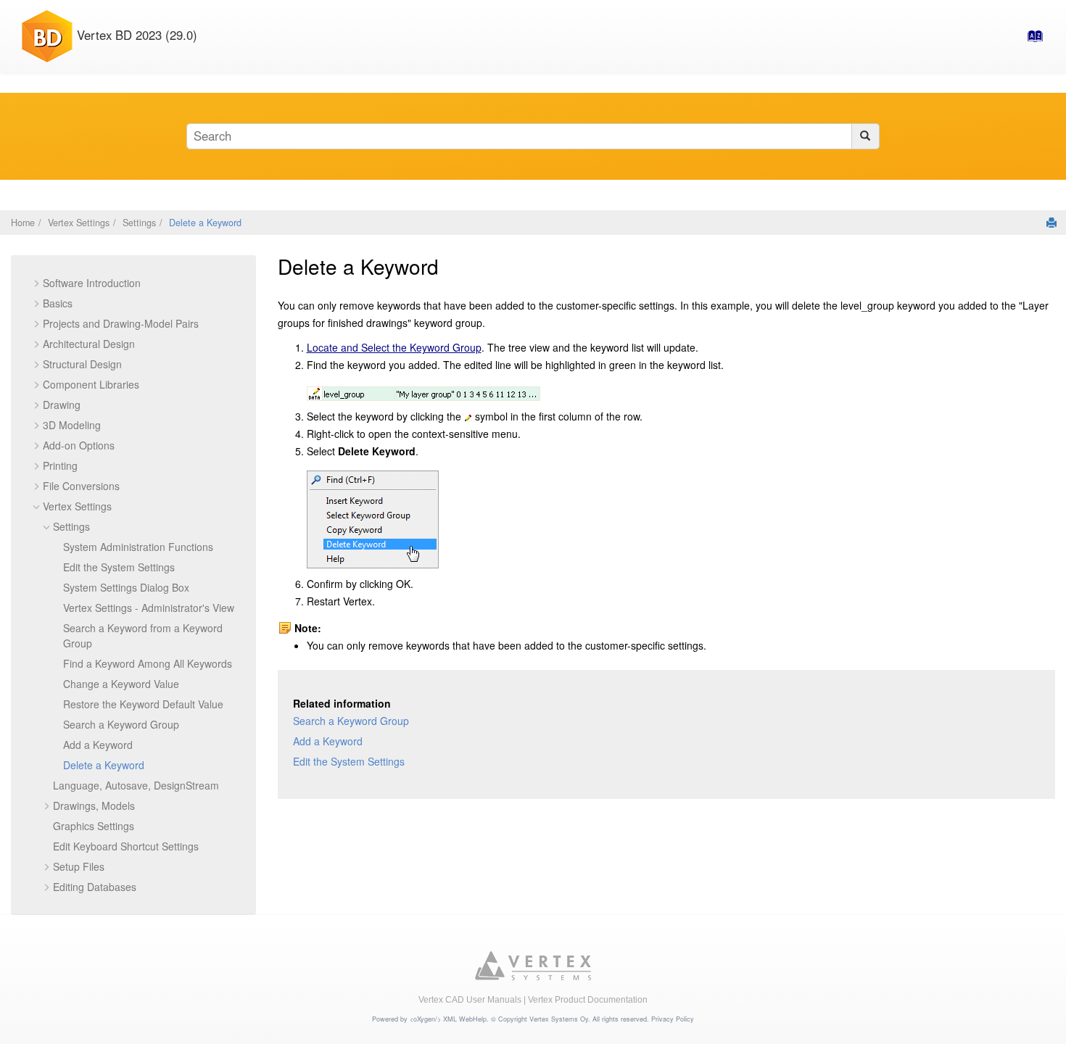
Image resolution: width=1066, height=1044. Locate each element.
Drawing (61, 404)
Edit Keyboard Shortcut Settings (126, 846)
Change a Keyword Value (121, 683)
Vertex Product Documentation (588, 1000)
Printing (60, 465)
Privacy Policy (672, 1019)
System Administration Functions (138, 546)
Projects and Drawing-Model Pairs (121, 323)
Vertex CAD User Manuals (469, 1000)
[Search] (865, 136)
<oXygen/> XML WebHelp (448, 1019)
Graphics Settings (93, 826)
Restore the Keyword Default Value (143, 704)
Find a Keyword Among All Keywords (147, 663)
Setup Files (78, 866)
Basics (58, 303)
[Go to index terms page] (1030, 40)
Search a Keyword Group (121, 724)
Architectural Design (89, 343)
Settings (139, 222)
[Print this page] (1051, 222)
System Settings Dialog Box (126, 587)
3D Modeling (72, 425)
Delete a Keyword (205, 222)
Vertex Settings (79, 222)
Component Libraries (91, 384)
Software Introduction (92, 283)
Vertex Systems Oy (558, 1019)
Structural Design (82, 364)
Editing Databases (94, 886)
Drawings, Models (94, 805)
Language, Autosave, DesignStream (136, 785)
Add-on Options (79, 445)
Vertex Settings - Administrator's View (148, 607)
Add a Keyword (98, 744)
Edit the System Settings (119, 567)
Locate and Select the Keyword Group (394, 347)
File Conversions (81, 485)
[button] (37, 283)
